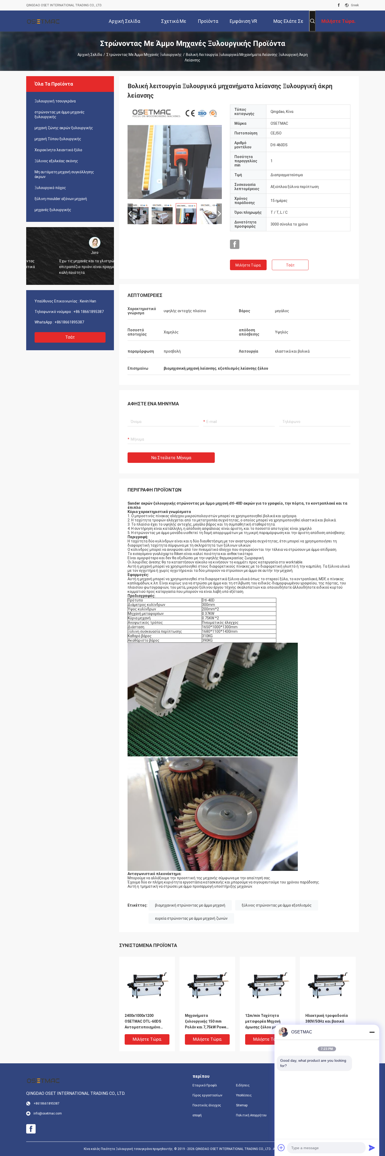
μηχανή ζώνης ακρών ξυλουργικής (64, 128)
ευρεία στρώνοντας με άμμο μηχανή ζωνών (191, 918)
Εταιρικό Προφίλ (204, 1085)
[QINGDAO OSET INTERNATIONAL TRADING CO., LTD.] (43, 21)
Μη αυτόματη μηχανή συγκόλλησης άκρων (64, 174)
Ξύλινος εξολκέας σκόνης (56, 161)
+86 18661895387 (88, 312)
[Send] (372, 1147)
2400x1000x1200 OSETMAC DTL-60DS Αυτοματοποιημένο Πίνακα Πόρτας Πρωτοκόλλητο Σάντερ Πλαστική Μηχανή (146, 1021)
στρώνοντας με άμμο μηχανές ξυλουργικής (144, 55)
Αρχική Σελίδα (90, 55)
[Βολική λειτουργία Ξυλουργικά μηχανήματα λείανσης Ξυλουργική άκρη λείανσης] (175, 152)
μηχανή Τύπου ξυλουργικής (58, 139)
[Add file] (281, 1147)
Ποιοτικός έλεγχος (206, 1105)
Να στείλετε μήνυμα (171, 457)
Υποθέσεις (244, 1095)
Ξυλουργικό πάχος (50, 188)
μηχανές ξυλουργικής (53, 210)
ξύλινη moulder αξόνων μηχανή (61, 199)
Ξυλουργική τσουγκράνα (55, 101)
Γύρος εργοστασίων (207, 1095)
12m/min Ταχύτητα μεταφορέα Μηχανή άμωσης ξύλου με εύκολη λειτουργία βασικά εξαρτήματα (267, 1021)
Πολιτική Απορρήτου (251, 1115)
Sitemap (242, 1105)
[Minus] (372, 1032)
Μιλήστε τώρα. (248, 265)
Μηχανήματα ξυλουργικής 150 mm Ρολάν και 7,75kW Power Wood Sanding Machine (206, 1021)
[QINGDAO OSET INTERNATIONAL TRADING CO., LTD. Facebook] (338, 5)
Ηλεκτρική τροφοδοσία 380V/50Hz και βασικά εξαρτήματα (326, 1021)
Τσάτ (70, 337)
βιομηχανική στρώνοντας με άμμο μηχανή (190, 905)
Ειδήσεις (243, 1085)
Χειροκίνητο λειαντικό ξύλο (58, 150)
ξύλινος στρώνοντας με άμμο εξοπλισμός (277, 905)
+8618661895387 (69, 322)
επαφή (197, 1115)
